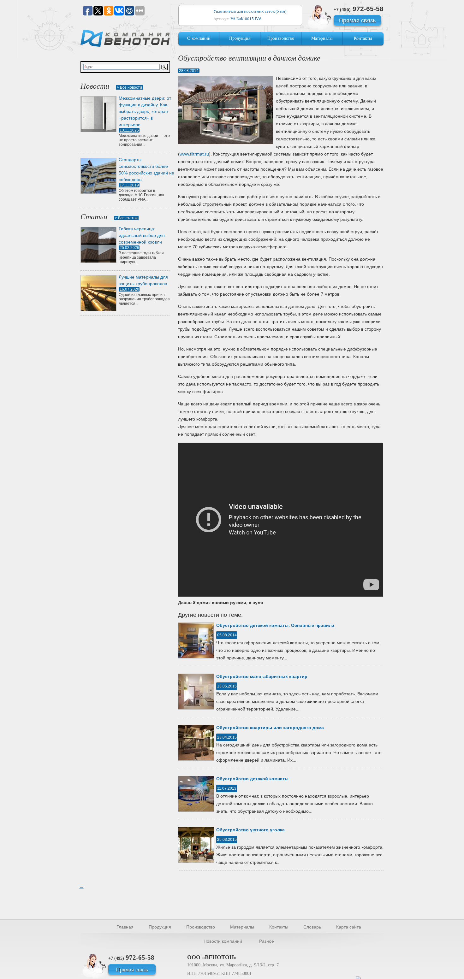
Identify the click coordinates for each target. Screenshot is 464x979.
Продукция (239, 38)
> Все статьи (126, 218)
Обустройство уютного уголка (250, 829)
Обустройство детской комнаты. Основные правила (275, 625)
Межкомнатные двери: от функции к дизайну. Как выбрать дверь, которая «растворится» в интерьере (145, 111)
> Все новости (129, 87)
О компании (199, 38)
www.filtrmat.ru (194, 153)
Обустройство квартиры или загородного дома (270, 727)
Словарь (312, 926)
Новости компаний (223, 941)
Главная (125, 926)
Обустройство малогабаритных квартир (261, 676)
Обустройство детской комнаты (252, 778)
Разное (266, 941)
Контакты (363, 38)
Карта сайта (348, 926)
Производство (280, 38)
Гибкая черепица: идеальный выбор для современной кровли (142, 235)
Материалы (321, 38)
